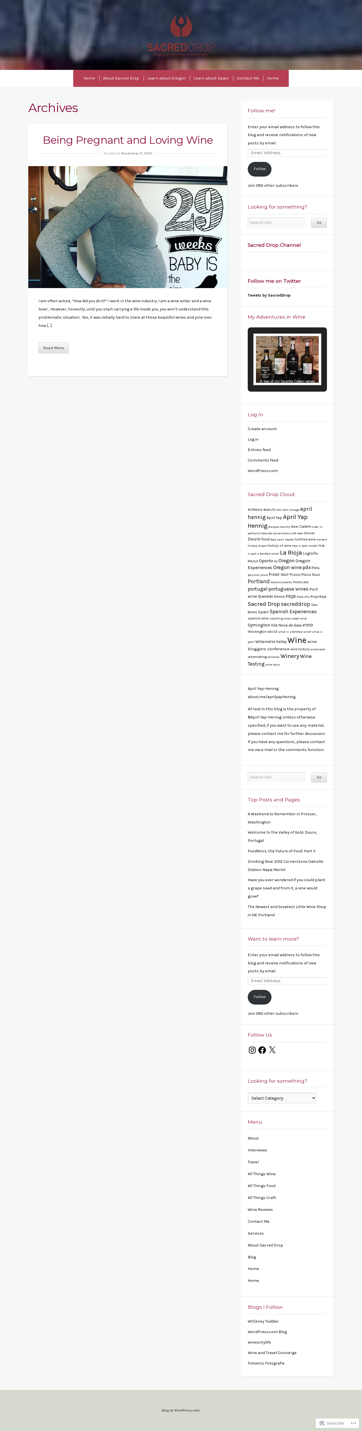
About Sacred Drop (121, 78)
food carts (277, 539)
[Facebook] (262, 1050)
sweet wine (299, 618)
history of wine (279, 546)
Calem (305, 526)
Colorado (266, 533)
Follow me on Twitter (274, 281)
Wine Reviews (260, 1209)
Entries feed (259, 449)
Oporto (266, 560)
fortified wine (305, 539)
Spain (263, 612)
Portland (259, 581)
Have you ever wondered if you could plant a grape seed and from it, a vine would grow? (286, 888)
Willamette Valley (270, 641)
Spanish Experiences (293, 611)
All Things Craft (262, 1197)
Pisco (295, 574)
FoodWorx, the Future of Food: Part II (281, 851)
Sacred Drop (181, 35)
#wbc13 (269, 510)
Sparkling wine (280, 618)
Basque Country (279, 527)
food (265, 539)
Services (256, 1233)
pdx (307, 567)
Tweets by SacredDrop (269, 295)
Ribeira (279, 596)
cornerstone (281, 533)
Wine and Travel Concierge (272, 1352)
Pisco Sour (310, 574)
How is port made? (305, 546)
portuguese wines (288, 589)
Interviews (257, 1150)
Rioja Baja (318, 596)
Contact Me (248, 78)
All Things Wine (262, 1174)
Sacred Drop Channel (274, 245)
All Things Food (261, 1185)
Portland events (281, 582)
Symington (259, 625)
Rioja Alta (303, 596)
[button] (274, 369)
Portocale (301, 582)
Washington (257, 632)
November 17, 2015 (136, 153)
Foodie (289, 539)
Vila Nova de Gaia (286, 625)
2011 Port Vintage (287, 510)
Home (89, 78)
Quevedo (265, 596)
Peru (316, 567)
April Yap (274, 517)
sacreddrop (295, 604)
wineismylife (259, 1342)
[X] (272, 1050)
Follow (260, 168)
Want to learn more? (273, 939)
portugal (258, 589)
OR (276, 561)
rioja (291, 596)
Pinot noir (279, 574)
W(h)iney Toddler (263, 1321)
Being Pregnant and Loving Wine (128, 140)
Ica (321, 545)
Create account (262, 428)
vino (307, 625)
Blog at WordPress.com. (181, 1410)
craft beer (296, 533)
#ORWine (255, 510)
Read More (53, 348)
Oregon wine (287, 567)
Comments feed (263, 460)
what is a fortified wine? (294, 632)
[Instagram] (252, 1050)
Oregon (287, 560)
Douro (254, 539)
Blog (252, 1257)
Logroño (310, 553)
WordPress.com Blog (267, 1331)
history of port (257, 546)
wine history (299, 649)
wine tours (273, 664)
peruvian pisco (258, 575)
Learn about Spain (211, 78)
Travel (253, 1162)
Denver (309, 533)
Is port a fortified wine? (263, 553)
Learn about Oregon (166, 78)
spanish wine (258, 618)
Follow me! (261, 110)
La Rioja (291, 552)
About (253, 1138)
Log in (253, 439)
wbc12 (272, 632)
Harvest (321, 539)
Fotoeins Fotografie (266, 1363)
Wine (297, 640)
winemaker (318, 649)
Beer (295, 527)
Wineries (274, 657)
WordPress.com (263, 470)
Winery (290, 656)
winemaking (257, 657)
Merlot (253, 561)
